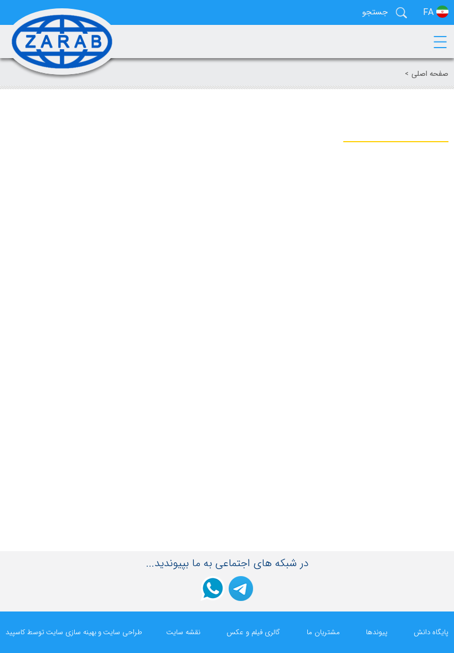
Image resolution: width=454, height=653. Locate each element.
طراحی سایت (122, 632)
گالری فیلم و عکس (253, 632)
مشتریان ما (323, 632)
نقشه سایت (183, 632)
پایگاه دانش (431, 632)
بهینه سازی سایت (71, 632)
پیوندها (377, 632)
